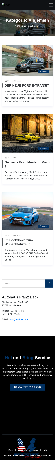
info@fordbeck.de (19, 319)
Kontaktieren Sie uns (27, 387)
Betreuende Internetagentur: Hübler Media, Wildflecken (27, 455)
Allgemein (43, 71)
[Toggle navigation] (51, 5)
